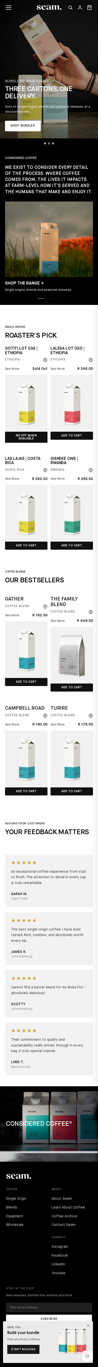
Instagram (60, 1247)
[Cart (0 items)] (89, 7)
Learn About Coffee (68, 1207)
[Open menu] (8, 7)
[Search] (70, 7)
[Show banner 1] (45, 143)
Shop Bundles (23, 125)
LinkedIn (58, 1264)
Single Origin (16, 1198)
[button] (41, 298)
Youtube (58, 1273)
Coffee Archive (64, 1216)
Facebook (60, 1255)
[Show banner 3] (53, 143)
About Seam (62, 1198)
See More (12, 369)
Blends (11, 1207)
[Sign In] (79, 7)
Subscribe (49, 1318)
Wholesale (15, 1225)
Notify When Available (26, 437)
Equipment (14, 1216)
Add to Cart (71, 435)
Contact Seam (63, 1225)
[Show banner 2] (49, 143)
